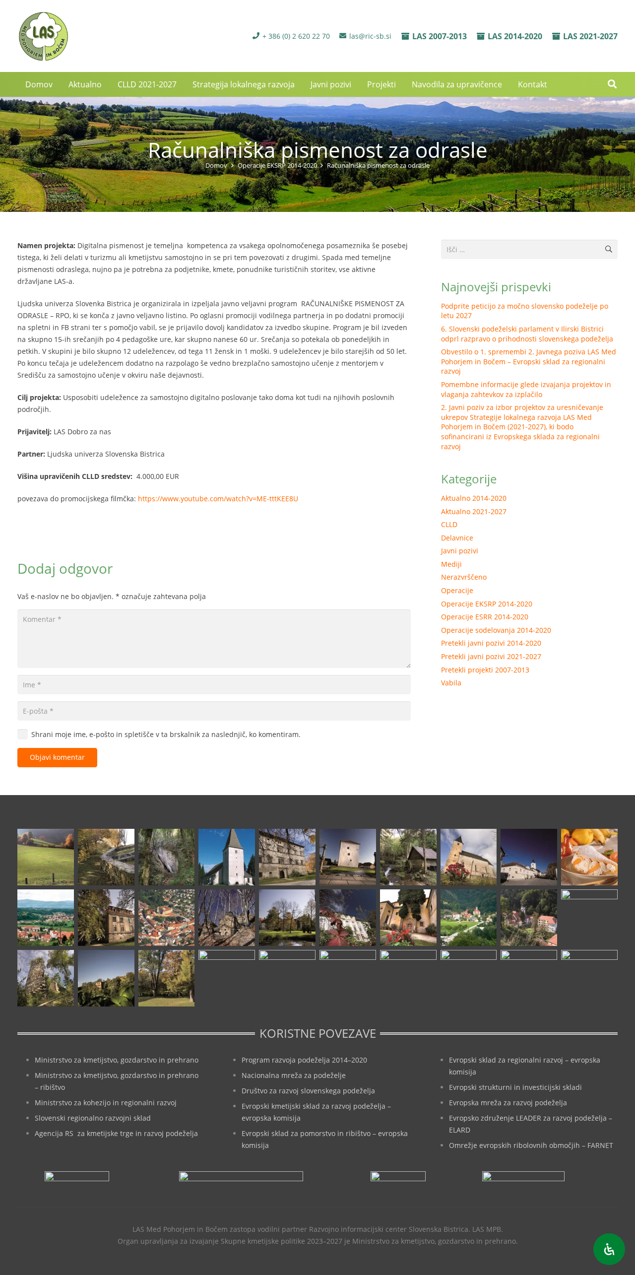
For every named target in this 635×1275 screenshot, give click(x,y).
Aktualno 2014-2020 (474, 498)
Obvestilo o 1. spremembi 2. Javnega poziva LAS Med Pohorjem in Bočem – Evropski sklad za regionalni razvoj (528, 361)
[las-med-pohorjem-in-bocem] (42, 36)
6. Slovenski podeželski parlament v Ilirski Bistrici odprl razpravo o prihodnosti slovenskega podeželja (527, 333)
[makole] (529, 857)
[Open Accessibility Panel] (609, 1249)
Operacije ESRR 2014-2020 (484, 616)
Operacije (457, 590)
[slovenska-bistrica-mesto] (166, 917)
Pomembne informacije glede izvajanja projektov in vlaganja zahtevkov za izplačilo (526, 389)
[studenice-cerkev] (529, 917)
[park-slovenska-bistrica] (166, 978)
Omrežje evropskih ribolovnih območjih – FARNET (531, 1145)
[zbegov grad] (106, 978)
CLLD (449, 524)
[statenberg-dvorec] (287, 917)
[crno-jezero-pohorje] (469, 978)
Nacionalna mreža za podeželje (294, 1075)
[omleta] (589, 857)
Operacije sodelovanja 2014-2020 (496, 630)
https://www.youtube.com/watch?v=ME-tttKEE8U (218, 498)
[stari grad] (226, 917)
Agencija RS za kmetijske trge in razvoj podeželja (116, 1133)
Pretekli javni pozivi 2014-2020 (491, 643)
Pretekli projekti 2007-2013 (485, 669)
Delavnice (457, 537)
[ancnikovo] (45, 857)
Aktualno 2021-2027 (474, 511)
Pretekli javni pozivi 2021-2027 (491, 656)
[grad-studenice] (529, 978)
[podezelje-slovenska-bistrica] (589, 978)
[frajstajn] (287, 857)
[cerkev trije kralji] (226, 857)
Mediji (451, 564)
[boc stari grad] (347, 978)
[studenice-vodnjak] (589, 917)
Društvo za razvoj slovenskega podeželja (308, 1090)
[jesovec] (469, 857)
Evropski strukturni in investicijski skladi (515, 1087)
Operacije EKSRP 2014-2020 (486, 603)
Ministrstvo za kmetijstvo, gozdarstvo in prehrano (116, 1060)
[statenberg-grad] (347, 917)
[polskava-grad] (106, 917)
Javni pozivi (459, 550)
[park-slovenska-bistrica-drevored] (226, 978)
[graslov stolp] (347, 857)
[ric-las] (408, 978)
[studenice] (469, 917)
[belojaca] (166, 857)
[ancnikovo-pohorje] (106, 857)
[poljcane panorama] (45, 917)
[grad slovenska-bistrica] (287, 978)
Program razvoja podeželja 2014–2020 (304, 1060)
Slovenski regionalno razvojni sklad (93, 1118)
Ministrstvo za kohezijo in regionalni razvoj (106, 1102)
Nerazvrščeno (464, 577)
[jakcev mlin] (408, 857)
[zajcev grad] (45, 978)
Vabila (451, 682)
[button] (612, 84)
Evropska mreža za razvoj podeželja (508, 1102)
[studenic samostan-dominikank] (408, 917)
